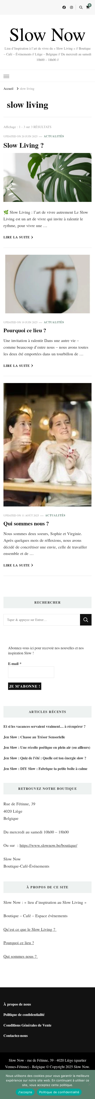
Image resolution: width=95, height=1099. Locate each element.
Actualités (54, 136)
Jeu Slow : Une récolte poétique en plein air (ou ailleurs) (46, 747)
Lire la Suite (16, 237)
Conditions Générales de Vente (27, 1025)
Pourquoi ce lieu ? (24, 330)
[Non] (89, 1084)
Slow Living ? (23, 145)
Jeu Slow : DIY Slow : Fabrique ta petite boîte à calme (45, 768)
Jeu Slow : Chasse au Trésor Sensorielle (34, 737)
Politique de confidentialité (24, 1014)
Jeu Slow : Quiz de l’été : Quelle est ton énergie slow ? (44, 758)
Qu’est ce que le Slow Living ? (29, 929)
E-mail (14, 663)
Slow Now (47, 33)
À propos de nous (17, 1004)
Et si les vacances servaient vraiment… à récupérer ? (44, 726)
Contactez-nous (15, 1035)
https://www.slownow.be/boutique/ (48, 845)
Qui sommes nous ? (26, 523)
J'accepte (25, 1092)
